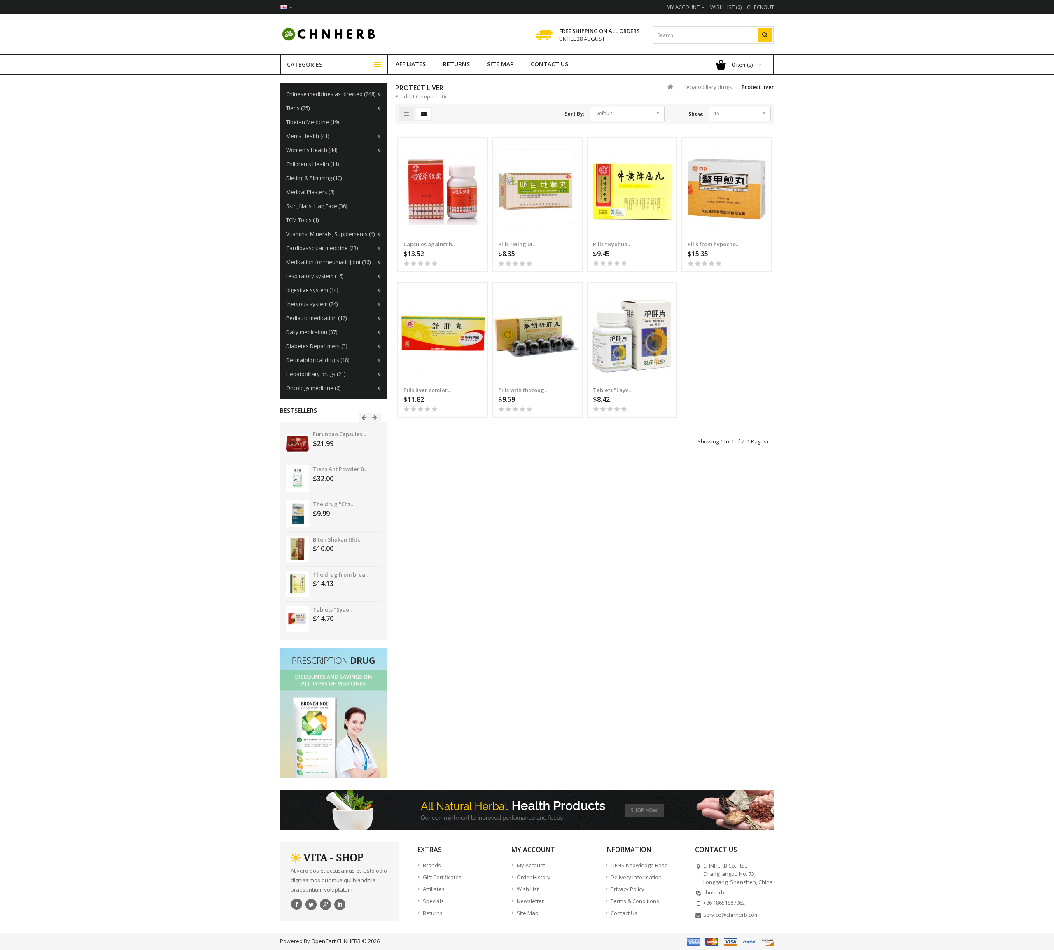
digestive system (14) (312, 290)
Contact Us (549, 64)
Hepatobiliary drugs (707, 87)
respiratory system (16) (314, 276)
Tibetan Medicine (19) (312, 122)
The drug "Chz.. (333, 504)
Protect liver (758, 87)
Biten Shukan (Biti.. (337, 539)
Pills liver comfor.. (426, 390)
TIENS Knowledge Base (639, 865)
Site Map (500, 64)
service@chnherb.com (731, 914)
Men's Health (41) (307, 136)
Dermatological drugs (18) (317, 360)
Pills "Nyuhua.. (611, 244)
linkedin (340, 904)
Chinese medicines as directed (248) (330, 94)
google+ (325, 904)
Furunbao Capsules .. (339, 434)
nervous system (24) (312, 304)
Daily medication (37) (311, 332)
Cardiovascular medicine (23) (322, 248)
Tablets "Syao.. (332, 609)
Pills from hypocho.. (713, 244)
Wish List (528, 889)
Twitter (311, 904)
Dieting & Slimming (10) (314, 178)
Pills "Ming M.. (516, 244)
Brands (432, 865)
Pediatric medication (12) (316, 318)
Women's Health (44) (311, 150)
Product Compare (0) (420, 96)
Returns (456, 64)
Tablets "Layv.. (612, 390)
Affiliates (411, 64)
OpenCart (323, 941)
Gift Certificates (442, 877)
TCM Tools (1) (302, 220)
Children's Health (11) (312, 164)
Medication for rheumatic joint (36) (328, 262)
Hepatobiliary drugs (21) (315, 374)
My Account (531, 865)
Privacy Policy (627, 889)
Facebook (297, 904)
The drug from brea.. (340, 574)
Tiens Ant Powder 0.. (339, 469)
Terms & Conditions (635, 901)
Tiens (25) (298, 108)
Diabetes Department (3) (316, 346)
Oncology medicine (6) (313, 388)
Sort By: (574, 113)
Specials (433, 901)
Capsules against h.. (429, 244)
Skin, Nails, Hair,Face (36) (316, 206)
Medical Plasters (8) (310, 192)
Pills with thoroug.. (522, 390)
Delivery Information (636, 877)
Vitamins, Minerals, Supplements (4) (330, 234)
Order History (533, 877)
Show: (696, 113)
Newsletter (530, 901)
